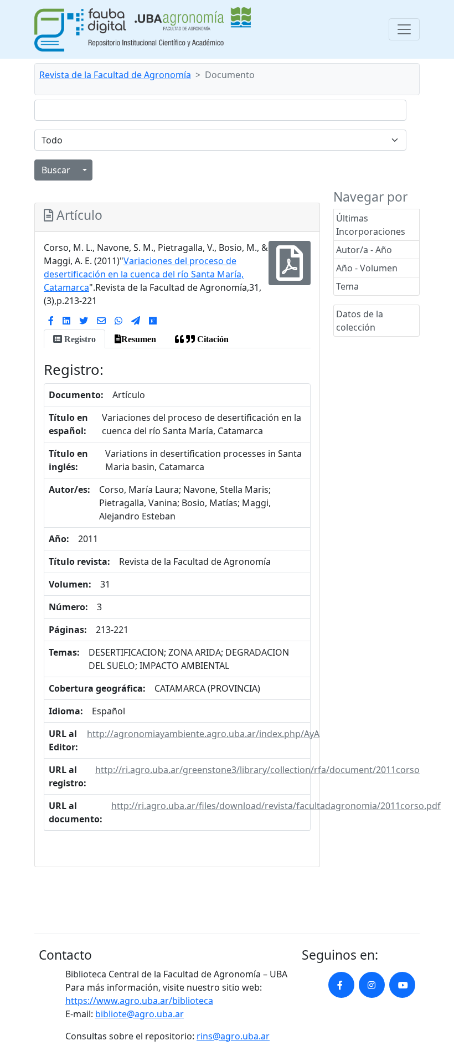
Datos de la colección (359, 320)
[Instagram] (372, 985)
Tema (347, 286)
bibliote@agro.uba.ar (139, 1014)
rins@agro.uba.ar (233, 1036)
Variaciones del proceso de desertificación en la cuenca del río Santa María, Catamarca (144, 274)
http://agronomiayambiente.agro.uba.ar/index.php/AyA (203, 734)
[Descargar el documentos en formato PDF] (290, 270)
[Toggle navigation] (404, 29)
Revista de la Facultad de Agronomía (115, 75)
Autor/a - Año (364, 250)
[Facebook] (51, 320)
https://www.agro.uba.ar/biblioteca (139, 1001)
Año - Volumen (367, 268)
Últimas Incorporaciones (370, 225)
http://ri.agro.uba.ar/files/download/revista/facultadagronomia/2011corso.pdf (276, 806)
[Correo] (101, 320)
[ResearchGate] (153, 320)
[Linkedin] (66, 320)
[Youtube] (402, 985)
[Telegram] (136, 320)
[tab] (74, 338)
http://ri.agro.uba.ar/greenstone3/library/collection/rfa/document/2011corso (257, 770)
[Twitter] (83, 320)
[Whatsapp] (118, 320)
